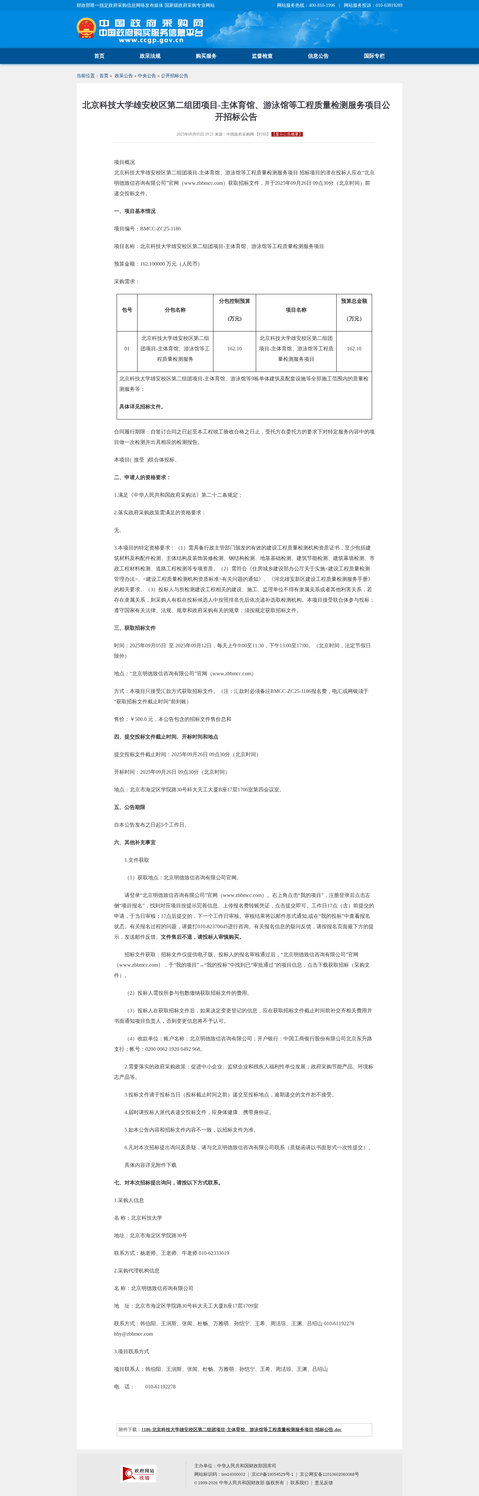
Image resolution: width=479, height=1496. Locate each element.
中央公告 (147, 75)
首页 (99, 56)
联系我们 (299, 1482)
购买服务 (206, 56)
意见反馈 (324, 1482)
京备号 (273, 1474)
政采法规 (150, 56)
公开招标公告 (174, 75)
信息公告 (318, 56)
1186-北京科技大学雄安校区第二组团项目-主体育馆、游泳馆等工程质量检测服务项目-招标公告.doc (241, 1429)
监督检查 (262, 56)
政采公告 (124, 75)
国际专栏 (374, 56)
